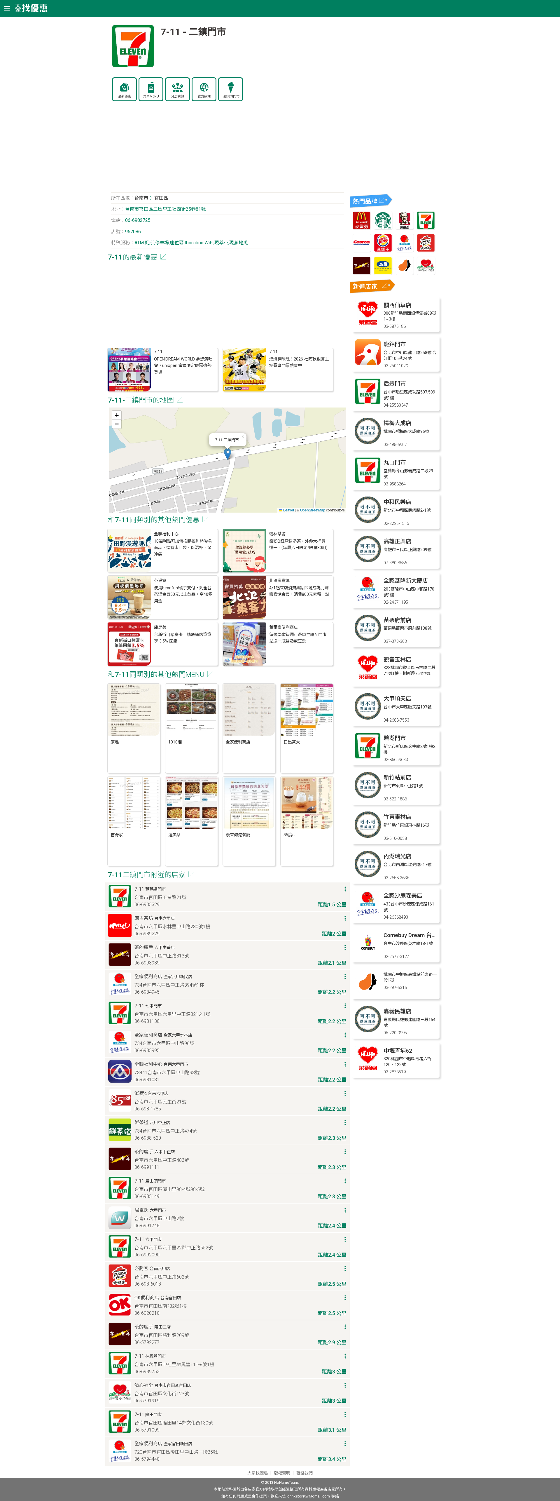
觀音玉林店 (397, 659)
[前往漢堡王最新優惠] (383, 250)
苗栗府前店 (397, 620)
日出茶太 (292, 742)
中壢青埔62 (398, 1050)
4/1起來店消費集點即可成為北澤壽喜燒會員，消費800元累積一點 (299, 591)
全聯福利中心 (166, 534)
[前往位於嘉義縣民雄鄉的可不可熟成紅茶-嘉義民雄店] (368, 1030)
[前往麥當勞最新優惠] (362, 228)
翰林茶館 (277, 534)
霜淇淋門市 (231, 96)
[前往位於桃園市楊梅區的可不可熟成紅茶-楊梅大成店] (368, 442)
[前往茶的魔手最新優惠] (362, 273)
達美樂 (174, 835)
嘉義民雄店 (397, 1011)
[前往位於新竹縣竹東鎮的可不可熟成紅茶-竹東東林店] (368, 836)
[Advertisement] (227, 150)
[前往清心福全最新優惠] (426, 273)
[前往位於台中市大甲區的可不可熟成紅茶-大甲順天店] (368, 718)
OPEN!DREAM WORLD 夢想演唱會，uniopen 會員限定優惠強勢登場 (183, 366)
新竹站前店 (397, 777)
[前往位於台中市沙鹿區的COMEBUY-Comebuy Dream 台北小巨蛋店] (368, 954)
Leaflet (288, 509)
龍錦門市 (395, 344)
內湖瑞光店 (397, 856)
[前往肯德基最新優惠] (405, 228)
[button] (227, 454)
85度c (289, 835)
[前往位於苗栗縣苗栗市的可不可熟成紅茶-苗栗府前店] (368, 639)
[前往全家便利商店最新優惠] (405, 250)
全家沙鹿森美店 (403, 895)
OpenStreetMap (312, 509)
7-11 (158, 351)
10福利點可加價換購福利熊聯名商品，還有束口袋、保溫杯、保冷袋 (183, 548)
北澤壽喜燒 (279, 580)
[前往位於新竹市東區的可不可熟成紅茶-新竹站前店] (368, 797)
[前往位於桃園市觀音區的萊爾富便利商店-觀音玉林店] (368, 679)
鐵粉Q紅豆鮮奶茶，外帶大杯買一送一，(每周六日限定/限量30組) (299, 544)
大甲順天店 (397, 698)
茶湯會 (160, 580)
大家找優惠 (257, 1473)
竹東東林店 (397, 817)
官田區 (161, 198)
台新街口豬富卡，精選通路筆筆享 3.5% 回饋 (182, 638)
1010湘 (175, 742)
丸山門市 (395, 462)
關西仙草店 (397, 305)
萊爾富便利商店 (283, 627)
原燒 (115, 742)
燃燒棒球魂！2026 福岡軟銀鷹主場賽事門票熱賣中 (299, 362)
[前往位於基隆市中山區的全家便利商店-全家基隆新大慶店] (368, 600)
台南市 (141, 198)
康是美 (160, 627)
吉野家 (117, 835)
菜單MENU (151, 96)
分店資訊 (177, 96)
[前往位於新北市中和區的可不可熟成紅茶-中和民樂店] (368, 521)
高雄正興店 (397, 541)
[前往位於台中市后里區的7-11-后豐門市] (368, 403)
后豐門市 (395, 383)
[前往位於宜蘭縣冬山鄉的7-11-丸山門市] (368, 482)
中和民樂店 (397, 502)
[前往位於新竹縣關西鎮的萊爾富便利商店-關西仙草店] (368, 324)
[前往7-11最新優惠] (426, 228)
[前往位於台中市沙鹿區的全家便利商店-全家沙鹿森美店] (368, 915)
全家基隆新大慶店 (406, 580)
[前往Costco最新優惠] (362, 250)
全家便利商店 (238, 742)
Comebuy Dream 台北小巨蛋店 (421, 935)
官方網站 (204, 96)
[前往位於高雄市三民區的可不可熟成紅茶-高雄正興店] (368, 560)
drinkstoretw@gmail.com (308, 1496)
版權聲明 (282, 1473)
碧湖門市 (395, 738)
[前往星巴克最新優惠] (383, 228)
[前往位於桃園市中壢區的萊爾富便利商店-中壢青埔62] (368, 1070)
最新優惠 (124, 96)
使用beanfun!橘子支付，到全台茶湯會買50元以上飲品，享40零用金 (183, 595)
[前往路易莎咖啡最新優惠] (405, 273)
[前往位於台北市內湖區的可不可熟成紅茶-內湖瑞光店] (368, 875)
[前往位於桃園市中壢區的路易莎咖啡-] (368, 994)
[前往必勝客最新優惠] (426, 250)
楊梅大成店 (397, 423)
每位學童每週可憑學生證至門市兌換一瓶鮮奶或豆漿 (297, 638)
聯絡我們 (304, 1473)
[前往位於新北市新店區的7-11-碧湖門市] (368, 757)
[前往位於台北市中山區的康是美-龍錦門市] (368, 363)
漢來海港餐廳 (238, 835)
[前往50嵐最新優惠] (383, 273)
